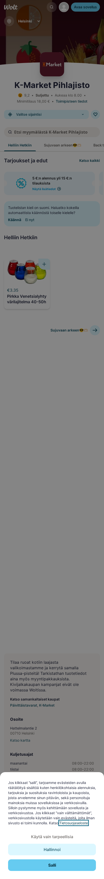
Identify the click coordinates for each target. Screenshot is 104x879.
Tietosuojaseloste (73, 823)
